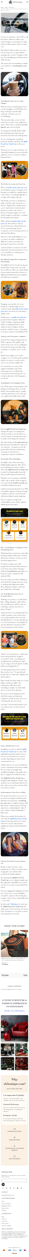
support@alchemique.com (8, 1195)
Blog (6, 7)
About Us (4, 1219)
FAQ (3, 1201)
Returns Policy (5, 1208)
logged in (9, 989)
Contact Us (4, 1221)
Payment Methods (6, 1203)
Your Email (6, 1180)
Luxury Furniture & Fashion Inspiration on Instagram (14, 1003)
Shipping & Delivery (6, 1206)
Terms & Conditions (6, 1225)
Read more (11, 7)
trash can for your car (15, 187)
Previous (5, 975)
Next (25, 975)
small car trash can (19, 317)
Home (2, 7)
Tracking (4, 1210)
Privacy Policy (5, 1223)
